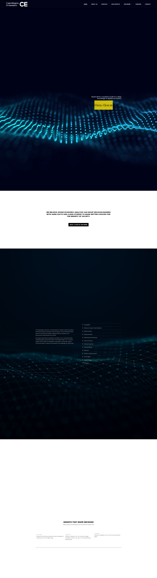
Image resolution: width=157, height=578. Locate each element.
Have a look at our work (78, 224)
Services (104, 4)
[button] (119, 529)
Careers (138, 4)
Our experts (115, 4)
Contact (148, 4)
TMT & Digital (39, 534)
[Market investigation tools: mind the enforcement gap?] (107, 531)
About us (94, 4)
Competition (68, 534)
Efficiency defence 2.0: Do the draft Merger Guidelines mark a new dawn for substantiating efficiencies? (77, 538)
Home (85, 4)
